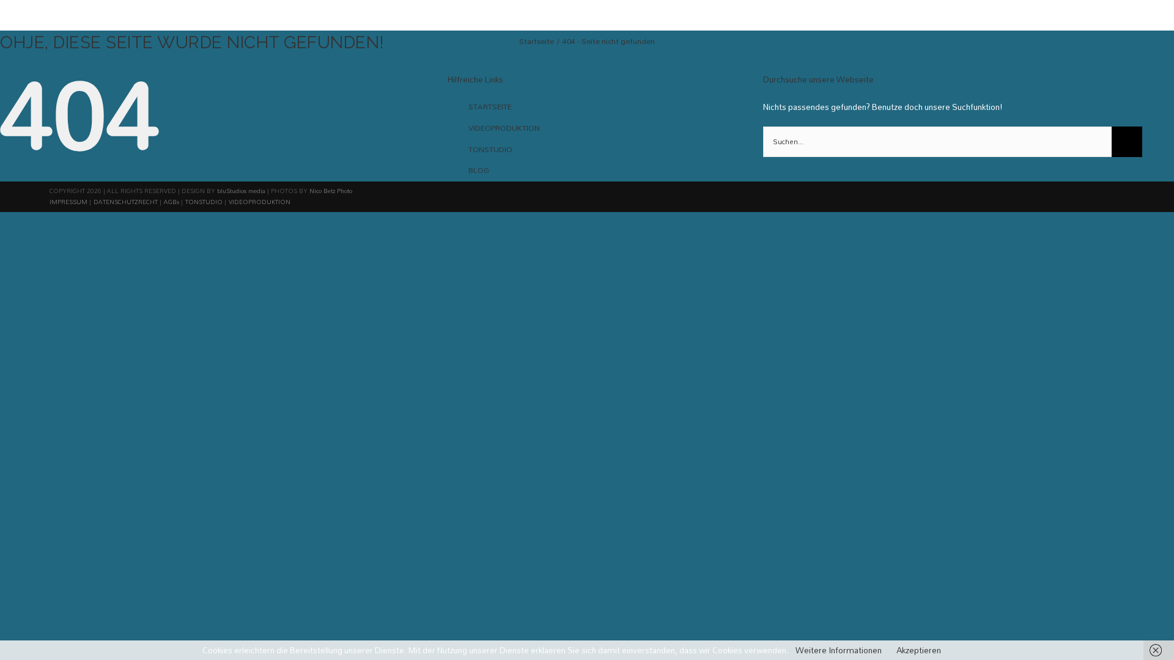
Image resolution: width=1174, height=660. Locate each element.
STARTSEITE (490, 106)
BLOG (478, 170)
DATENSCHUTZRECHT (126, 202)
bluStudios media (241, 191)
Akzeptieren (918, 650)
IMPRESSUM (68, 202)
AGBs (171, 202)
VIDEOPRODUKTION (504, 128)
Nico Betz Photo (330, 191)
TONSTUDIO (490, 149)
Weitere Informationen (839, 650)
